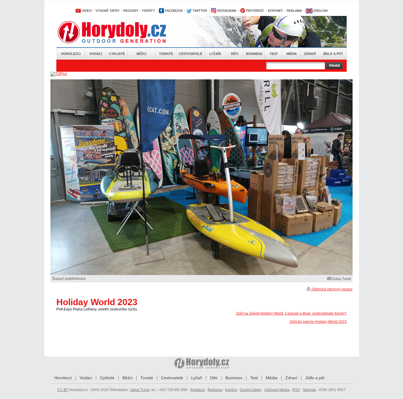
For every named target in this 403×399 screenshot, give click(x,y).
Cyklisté (117, 53)
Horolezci (71, 53)
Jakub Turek (140, 390)
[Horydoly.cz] (118, 32)
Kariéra (231, 390)
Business (254, 53)
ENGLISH (320, 10)
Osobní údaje (250, 390)
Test (274, 53)
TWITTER (199, 10)
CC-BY (62, 390)
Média (291, 53)
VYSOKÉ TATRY (107, 10)
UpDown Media (276, 390)
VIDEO (86, 10)
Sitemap (309, 390)
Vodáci (95, 53)
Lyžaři (215, 53)
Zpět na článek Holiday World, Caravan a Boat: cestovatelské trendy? (291, 313)
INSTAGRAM (226, 10)
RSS (296, 390)
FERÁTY (148, 10)
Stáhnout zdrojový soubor (332, 289)
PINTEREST (254, 10)
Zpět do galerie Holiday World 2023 (318, 322)
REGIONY (130, 10)
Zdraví (310, 53)
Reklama (215, 390)
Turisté (166, 53)
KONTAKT (275, 10)
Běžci (141, 53)
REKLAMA (294, 10)
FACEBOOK (173, 10)
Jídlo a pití (333, 53)
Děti (234, 53)
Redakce (197, 390)
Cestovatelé (190, 53)
